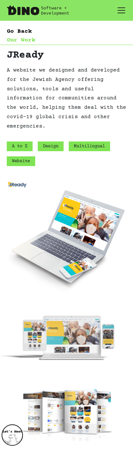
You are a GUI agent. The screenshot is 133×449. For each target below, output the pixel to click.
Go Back (19, 31)
